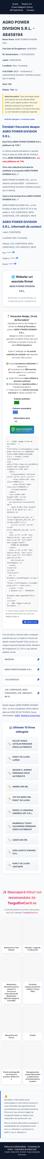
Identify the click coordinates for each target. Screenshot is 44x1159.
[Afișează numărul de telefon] (17, 258)
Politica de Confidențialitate (15, 1146)
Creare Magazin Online (22, 7)
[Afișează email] (15, 264)
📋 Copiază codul (30, 622)
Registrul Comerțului (30, 715)
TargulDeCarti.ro (30, 912)
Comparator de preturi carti (25, 1149)
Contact (30, 10)
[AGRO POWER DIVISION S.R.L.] (22, 433)
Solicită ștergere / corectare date (19, 119)
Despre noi (27, 4)
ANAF (17, 715)
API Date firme (16, 10)
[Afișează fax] (13, 252)
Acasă (15, 4)
